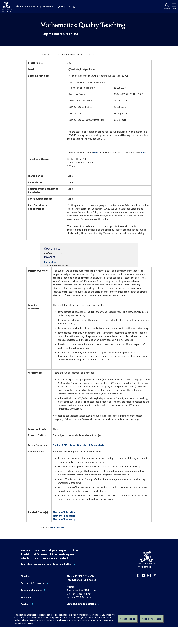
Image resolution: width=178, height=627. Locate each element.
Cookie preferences (151, 618)
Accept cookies (127, 618)
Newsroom (26, 597)
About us (25, 576)
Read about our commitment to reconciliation (46, 564)
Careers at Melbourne (32, 583)
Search (167, 8)
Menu (174, 8)
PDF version (57, 527)
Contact (25, 604)
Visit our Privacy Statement (100, 620)
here (95, 152)
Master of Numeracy (64, 519)
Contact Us (50, 262)
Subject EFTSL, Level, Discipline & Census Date (78, 445)
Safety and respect (31, 590)
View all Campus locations (81, 603)
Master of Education (64, 512)
